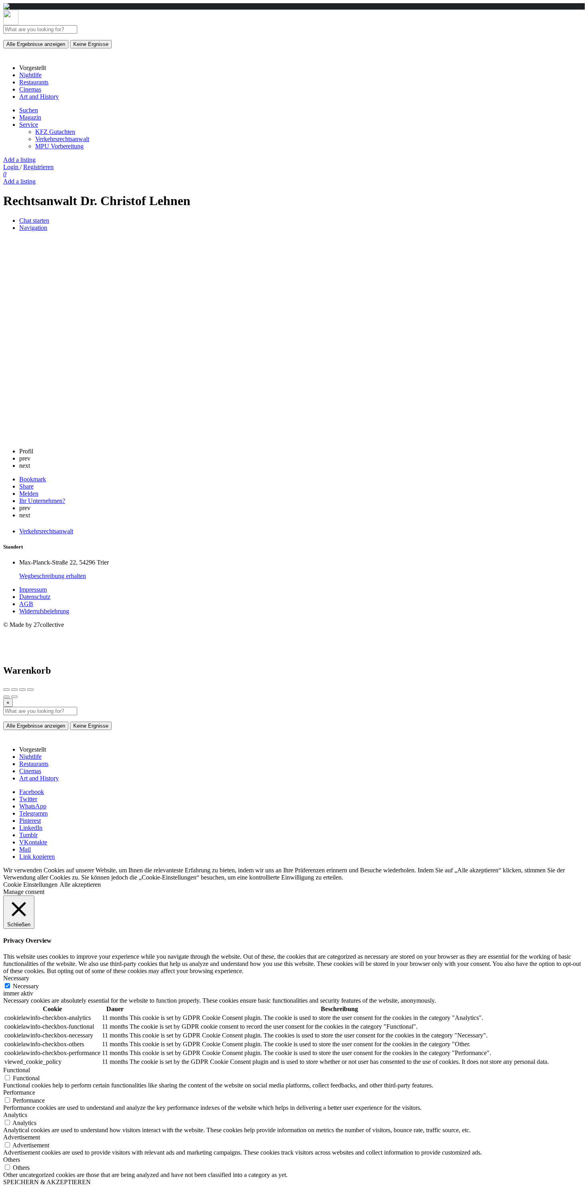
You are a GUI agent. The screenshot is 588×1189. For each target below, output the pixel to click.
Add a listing (19, 159)
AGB (26, 603)
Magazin (30, 117)
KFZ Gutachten (55, 131)
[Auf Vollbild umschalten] (22, 689)
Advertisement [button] (21, 1137)
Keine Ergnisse (90, 44)
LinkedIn (30, 827)
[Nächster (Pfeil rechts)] (14, 697)
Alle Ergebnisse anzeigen (35, 44)
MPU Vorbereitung (59, 146)
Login (11, 167)
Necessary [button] (16, 978)
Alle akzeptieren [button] (80, 884)
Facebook (31, 791)
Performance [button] (19, 1092)
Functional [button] (16, 1070)
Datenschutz (34, 596)
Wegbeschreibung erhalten (52, 576)
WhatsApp (32, 806)
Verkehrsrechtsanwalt (62, 139)
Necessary (26, 986)
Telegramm (33, 813)
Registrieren (38, 167)
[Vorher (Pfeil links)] (6, 697)
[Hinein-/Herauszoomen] (30, 689)
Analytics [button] (15, 1114)
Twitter (28, 799)
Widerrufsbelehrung (44, 611)
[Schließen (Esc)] (6, 689)
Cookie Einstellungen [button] (30, 884)
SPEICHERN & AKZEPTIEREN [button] (47, 1182)
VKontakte (33, 842)
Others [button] (11, 1159)
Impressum (33, 589)
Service (28, 124)
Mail (25, 849)
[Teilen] (14, 689)
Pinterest (30, 820)
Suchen (28, 110)
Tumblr (28, 835)
